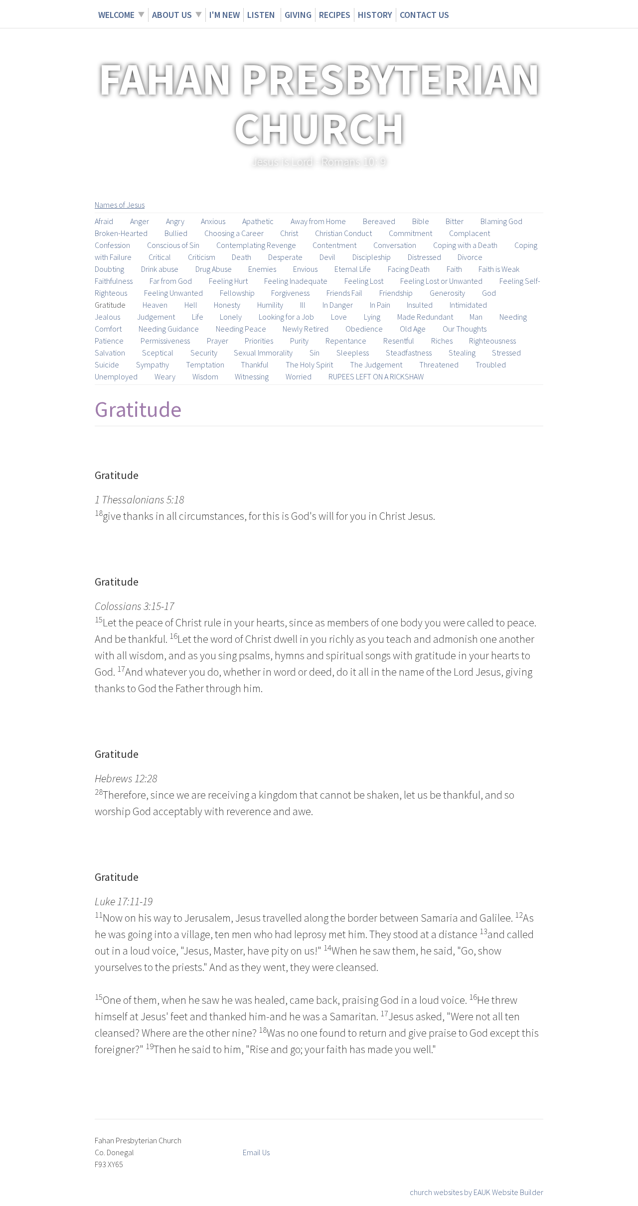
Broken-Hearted (121, 233)
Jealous (107, 317)
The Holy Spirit (309, 364)
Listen (262, 14)
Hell (190, 305)
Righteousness (492, 341)
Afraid (104, 221)
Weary (165, 376)
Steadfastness (409, 353)
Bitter (455, 221)
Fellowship (237, 293)
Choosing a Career (234, 233)
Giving (298, 14)
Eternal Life (352, 269)
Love (339, 317)
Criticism (201, 257)
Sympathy (152, 364)
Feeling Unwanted (173, 293)
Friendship (396, 293)
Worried (299, 376)
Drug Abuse (213, 269)
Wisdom (205, 376)
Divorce (470, 257)
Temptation (205, 364)
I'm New (224, 14)
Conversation (394, 245)
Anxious (213, 221)
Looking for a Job (286, 317)
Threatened (439, 364)
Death (241, 257)
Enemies (262, 269)
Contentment (334, 245)
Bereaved (379, 221)
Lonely (231, 317)
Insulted (420, 305)
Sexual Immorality (263, 353)
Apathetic (258, 221)
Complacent (469, 233)
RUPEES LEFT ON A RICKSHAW (376, 376)
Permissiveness (165, 341)
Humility (270, 305)
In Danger (337, 305)
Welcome (116, 14)
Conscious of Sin (173, 245)
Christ (289, 233)
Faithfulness (114, 281)
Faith (454, 269)
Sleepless (352, 353)
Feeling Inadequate (295, 281)
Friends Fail (344, 293)
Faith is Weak (498, 269)
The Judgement (376, 364)
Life (197, 317)
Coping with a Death (465, 245)
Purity (299, 341)
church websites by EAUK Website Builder (476, 1192)
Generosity (447, 293)
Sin (314, 353)
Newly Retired (305, 329)
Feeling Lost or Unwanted (441, 281)
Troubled (491, 364)
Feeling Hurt (228, 281)
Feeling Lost (363, 281)
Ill (303, 305)
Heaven (155, 305)
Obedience (364, 329)
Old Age (413, 329)
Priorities (259, 341)
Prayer (217, 341)
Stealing (462, 353)
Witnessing (252, 376)
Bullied (175, 233)
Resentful (398, 341)
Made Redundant (425, 317)
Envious (305, 269)
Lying (372, 317)
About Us (172, 14)
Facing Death (409, 269)
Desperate (285, 257)
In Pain (380, 305)
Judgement (156, 317)
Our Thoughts (464, 329)
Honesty (227, 305)
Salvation (110, 353)
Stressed (506, 353)
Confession (112, 245)
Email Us (256, 1152)
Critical (160, 257)
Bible (420, 221)
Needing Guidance (169, 329)
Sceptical (157, 353)
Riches (442, 341)
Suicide (107, 364)
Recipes (334, 14)
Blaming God (501, 221)
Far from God (171, 281)
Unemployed (116, 376)
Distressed (424, 257)
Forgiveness (290, 293)
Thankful (255, 364)
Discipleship (371, 257)
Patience (109, 341)
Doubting (109, 269)
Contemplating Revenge (256, 245)
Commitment (410, 233)
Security (203, 353)
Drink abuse (159, 269)
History (375, 14)
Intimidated (468, 305)
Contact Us (424, 14)
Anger (139, 221)
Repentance (345, 341)
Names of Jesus (120, 205)
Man (476, 317)
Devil (327, 257)
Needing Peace (241, 329)
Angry (175, 221)
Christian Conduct (343, 233)
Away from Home (318, 221)
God (489, 293)
